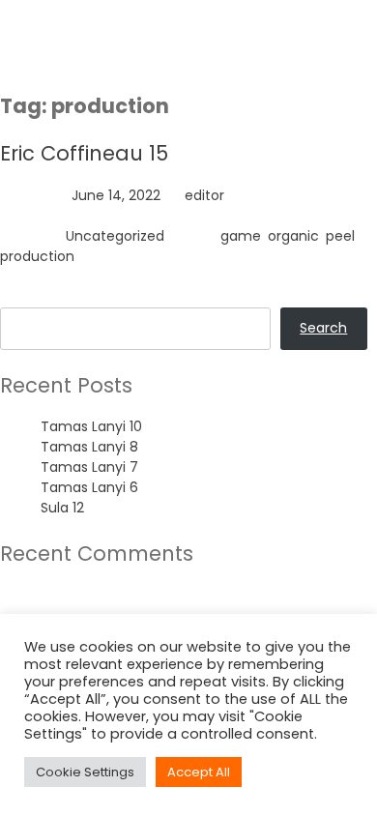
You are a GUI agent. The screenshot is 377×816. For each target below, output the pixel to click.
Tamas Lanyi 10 (91, 426)
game (240, 236)
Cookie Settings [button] (85, 772)
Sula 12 (62, 507)
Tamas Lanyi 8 (89, 446)
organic (293, 236)
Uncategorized (115, 236)
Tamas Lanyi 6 (89, 487)
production (37, 256)
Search (23, 296)
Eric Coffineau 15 (84, 153)
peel (340, 236)
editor (204, 195)
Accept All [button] (198, 772)
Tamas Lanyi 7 (89, 467)
